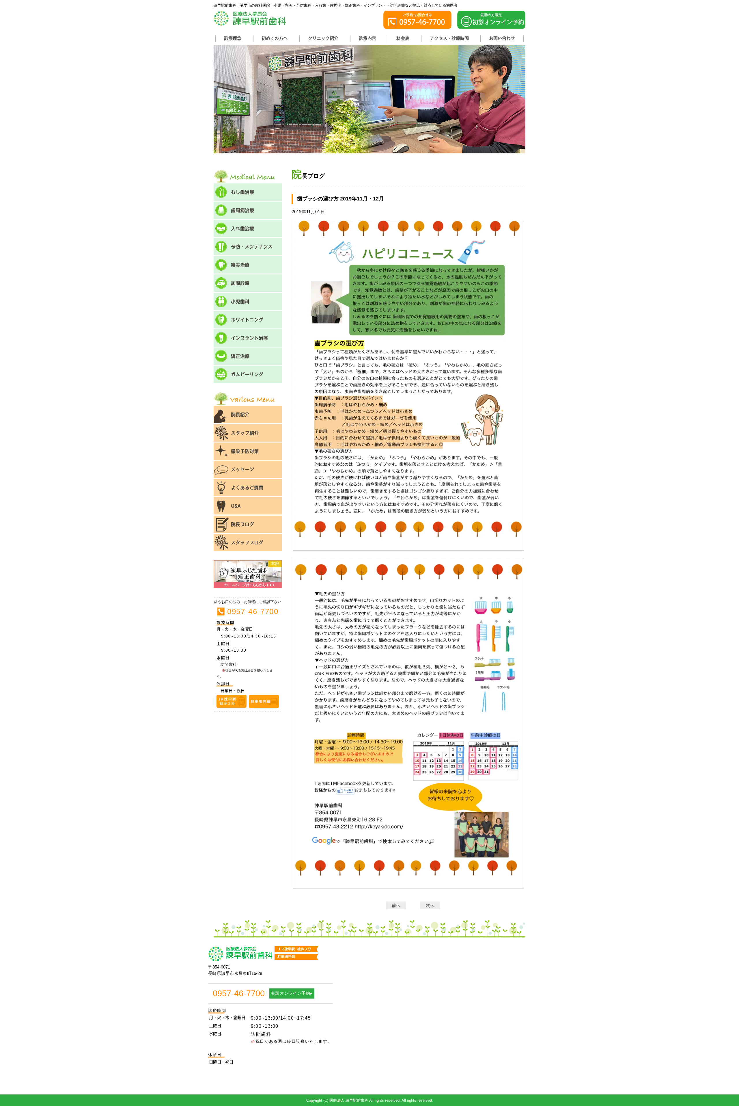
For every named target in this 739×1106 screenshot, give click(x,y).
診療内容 (367, 38)
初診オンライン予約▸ (291, 993)
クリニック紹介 (323, 38)
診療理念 (232, 38)
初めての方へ (275, 38)
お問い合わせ (502, 38)
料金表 (402, 38)
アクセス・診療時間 (449, 38)
